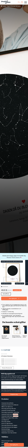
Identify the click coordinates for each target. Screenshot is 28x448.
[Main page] (6, 2)
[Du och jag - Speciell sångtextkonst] (6, 334)
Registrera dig (14, 394)
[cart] (22, 2)
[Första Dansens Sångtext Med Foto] (17, 334)
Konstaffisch (6, 293)
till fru (4, 6)
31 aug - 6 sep (13, 255)
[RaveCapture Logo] (5, 350)
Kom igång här (14, 444)
